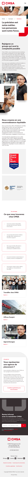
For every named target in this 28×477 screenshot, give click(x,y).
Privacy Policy (14, 474)
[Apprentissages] (14, 336)
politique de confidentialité (11, 429)
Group (5, 458)
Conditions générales (10, 466)
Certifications (19, 466)
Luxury (12, 458)
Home (3, 18)
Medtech (20, 458)
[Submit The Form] (23, 425)
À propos (11, 18)
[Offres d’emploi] (14, 311)
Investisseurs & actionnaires (19, 462)
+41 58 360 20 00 (14, 450)
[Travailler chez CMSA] (14, 286)
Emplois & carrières (7, 462)
